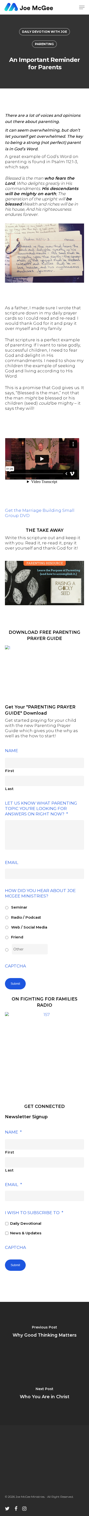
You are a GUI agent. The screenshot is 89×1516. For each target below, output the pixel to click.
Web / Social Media (29, 927)
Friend (17, 937)
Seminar (19, 907)
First (9, 771)
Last (9, 789)
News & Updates (25, 1233)
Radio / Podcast (26, 917)
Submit (15, 983)
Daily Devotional (25, 1223)
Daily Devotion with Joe (44, 32)
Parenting (44, 44)
